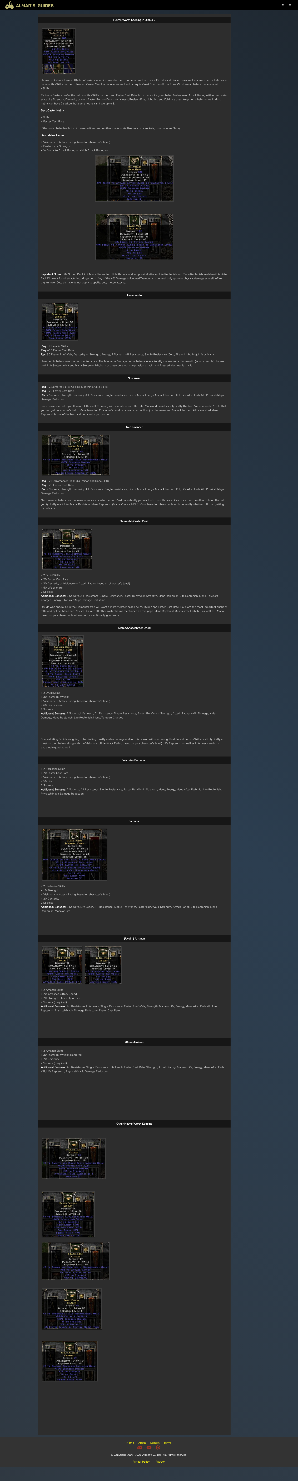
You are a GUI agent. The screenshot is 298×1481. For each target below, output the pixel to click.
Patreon (160, 1462)
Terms (168, 1443)
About (142, 1443)
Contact (155, 1443)
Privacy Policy (141, 1462)
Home (130, 1443)
